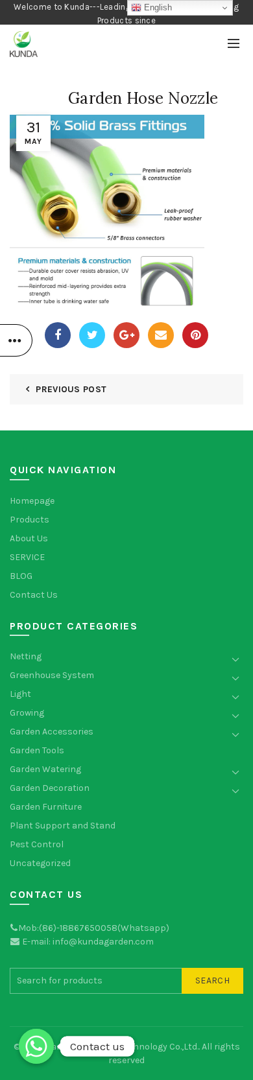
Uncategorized (40, 863)
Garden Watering (45, 769)
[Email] (161, 335)
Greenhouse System (52, 675)
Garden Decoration (50, 787)
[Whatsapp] (36, 1046)
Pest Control (37, 844)
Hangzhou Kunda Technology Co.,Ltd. (122, 1046)
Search (212, 980)
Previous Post (71, 389)
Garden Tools (37, 750)
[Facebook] (58, 335)
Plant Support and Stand (62, 825)
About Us (29, 538)
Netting (26, 656)
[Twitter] (92, 335)
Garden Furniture (46, 806)
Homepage (32, 500)
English (156, 7)
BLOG (21, 575)
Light (20, 693)
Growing (27, 712)
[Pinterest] (195, 335)
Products (29, 519)
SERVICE (27, 557)
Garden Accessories (51, 731)
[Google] (126, 335)
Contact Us (34, 594)
